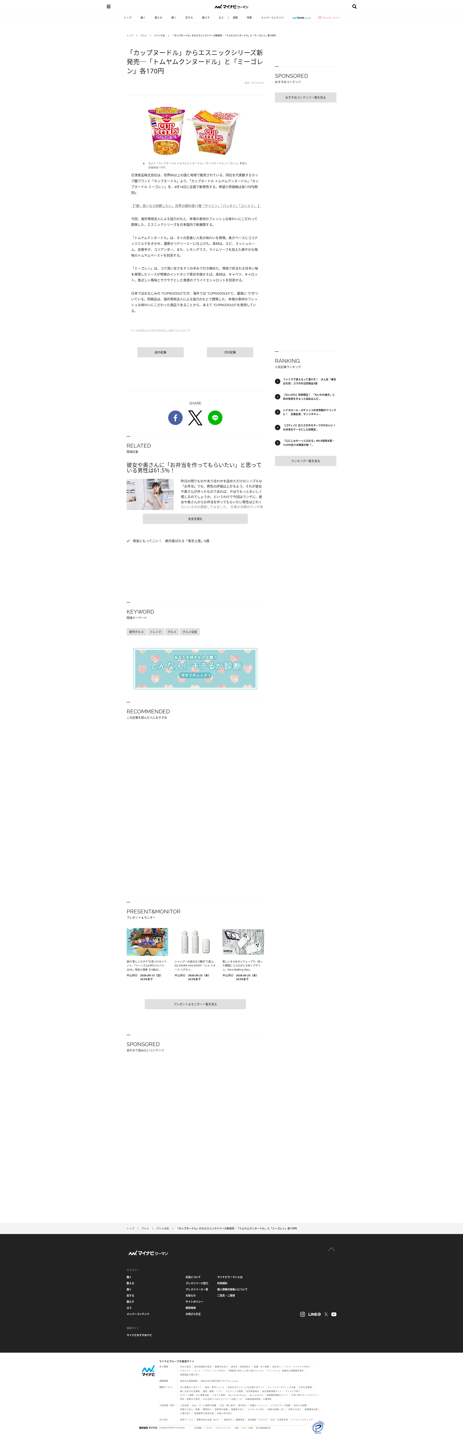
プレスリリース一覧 (197, 1289)
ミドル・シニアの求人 (215, 1370)
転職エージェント (259, 1405)
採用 (237, 1428)
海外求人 (276, 1366)
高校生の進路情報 (188, 1381)
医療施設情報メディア (277, 1395)
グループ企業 (247, 1428)
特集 (249, 17)
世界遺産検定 (252, 1391)
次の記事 (230, 352)
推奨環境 (191, 1307)
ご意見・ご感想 (226, 1295)
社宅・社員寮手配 (279, 1419)
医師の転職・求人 (276, 1409)
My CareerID (256, 1395)
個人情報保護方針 (263, 1428)
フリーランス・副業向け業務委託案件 (285, 1370)
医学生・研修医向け (241, 1366)
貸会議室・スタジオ (257, 1419)
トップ (127, 17)
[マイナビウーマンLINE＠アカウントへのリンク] (315, 1314)
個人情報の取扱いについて (232, 1289)
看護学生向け (221, 1366)
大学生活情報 (305, 1387)
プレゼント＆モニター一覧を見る (195, 1004)
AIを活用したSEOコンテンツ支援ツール (222, 1399)
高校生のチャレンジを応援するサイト (246, 1387)
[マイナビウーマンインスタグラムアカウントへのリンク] (302, 1314)
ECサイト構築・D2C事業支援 (194, 1395)
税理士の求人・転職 (190, 1409)
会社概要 (197, 1428)
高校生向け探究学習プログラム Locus (219, 1381)
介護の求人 (185, 1413)
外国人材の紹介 (224, 1413)
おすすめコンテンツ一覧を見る (305, 97)
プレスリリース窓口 (197, 1283)
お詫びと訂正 (193, 1314)
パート (197, 1370)
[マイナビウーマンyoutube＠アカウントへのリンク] (333, 1314)
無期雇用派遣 (311, 1409)
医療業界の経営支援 (204, 1413)
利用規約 (222, 1283)
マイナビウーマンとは (230, 1277)
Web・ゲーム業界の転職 (204, 1405)
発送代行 (228, 1419)
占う (221, 17)
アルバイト (185, 1370)
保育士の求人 (294, 1409)
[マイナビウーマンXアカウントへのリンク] (326, 1314)
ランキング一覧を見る (305, 461)
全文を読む (195, 519)
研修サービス (186, 1419)
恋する (189, 17)
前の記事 (160, 352)
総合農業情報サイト (272, 1391)
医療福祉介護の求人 (190, 1374)
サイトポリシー (194, 1301)
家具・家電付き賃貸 (190, 1399)
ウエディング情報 (234, 1391)
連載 (235, 17)
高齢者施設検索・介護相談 (258, 1399)
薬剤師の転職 (221, 1409)
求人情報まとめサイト (191, 1387)
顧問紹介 (207, 1409)
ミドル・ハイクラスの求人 (297, 1366)
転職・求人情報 (261, 1366)
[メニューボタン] (108, 6)
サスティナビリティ (224, 1428)
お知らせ (191, 1295)
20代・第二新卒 (227, 1405)
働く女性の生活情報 (190, 1391)
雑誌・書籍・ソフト (212, 1391)
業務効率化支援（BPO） (208, 1419)
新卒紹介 (242, 1405)
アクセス (208, 1428)
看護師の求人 (237, 1409)
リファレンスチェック (302, 1419)
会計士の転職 (300, 1405)
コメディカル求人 (256, 1409)
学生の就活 (185, 1366)
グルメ (143, 35)
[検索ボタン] (354, 6)
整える (158, 17)
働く (143, 17)
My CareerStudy (237, 1395)
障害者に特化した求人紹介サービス (246, 1370)
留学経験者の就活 (203, 1366)
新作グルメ (136, 632)
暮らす (206, 17)
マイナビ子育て (292, 1391)
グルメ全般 (159, 35)
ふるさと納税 (218, 1395)
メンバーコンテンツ (272, 17)
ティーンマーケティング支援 (282, 1387)
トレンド (156, 632)
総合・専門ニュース (214, 1387)
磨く (173, 17)
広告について (193, 1277)
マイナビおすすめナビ (139, 1335)
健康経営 (240, 1419)
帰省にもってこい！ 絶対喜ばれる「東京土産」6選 (170, 541)
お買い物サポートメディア (304, 1395)
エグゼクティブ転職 (280, 1405)
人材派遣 (184, 1405)
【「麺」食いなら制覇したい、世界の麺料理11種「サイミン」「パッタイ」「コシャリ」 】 (196, 206)
